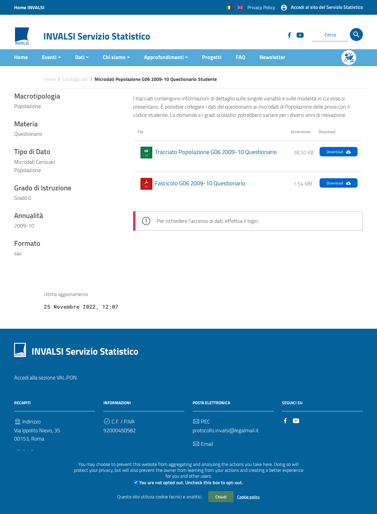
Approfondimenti (164, 57)
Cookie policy (248, 497)
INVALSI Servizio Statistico (96, 36)
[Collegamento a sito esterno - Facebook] (289, 34)
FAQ (240, 57)
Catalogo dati (75, 79)
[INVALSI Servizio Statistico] (22, 36)
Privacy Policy (261, 7)
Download (335, 152)
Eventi (49, 57)
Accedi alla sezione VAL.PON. (46, 378)
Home (21, 57)
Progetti (211, 57)
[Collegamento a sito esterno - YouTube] (299, 34)
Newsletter (272, 57)
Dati (80, 57)
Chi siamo (114, 57)
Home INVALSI (29, 7)
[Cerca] (356, 34)
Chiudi (220, 497)
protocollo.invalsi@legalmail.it (226, 430)
